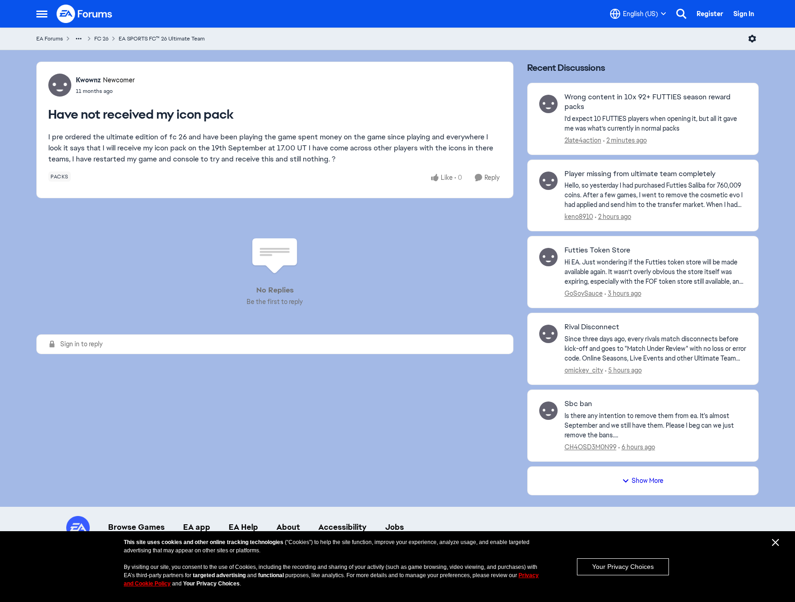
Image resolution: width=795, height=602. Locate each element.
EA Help (243, 527)
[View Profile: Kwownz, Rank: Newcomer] (59, 85)
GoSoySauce (584, 293)
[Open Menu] (752, 38)
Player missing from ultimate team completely (640, 173)
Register (710, 14)
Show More (647, 480)
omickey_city (584, 370)
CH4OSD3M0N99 (590, 447)
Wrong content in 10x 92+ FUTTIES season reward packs (648, 101)
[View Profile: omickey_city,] (548, 334)
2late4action (583, 140)
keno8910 (579, 216)
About (288, 527)
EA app (196, 527)
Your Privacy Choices (623, 566)
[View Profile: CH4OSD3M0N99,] (548, 410)
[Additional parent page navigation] (78, 38)
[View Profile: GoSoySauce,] (548, 257)
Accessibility (342, 527)
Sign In (743, 14)
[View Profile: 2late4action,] (548, 104)
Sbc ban (578, 403)
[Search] (681, 13)
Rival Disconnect (592, 327)
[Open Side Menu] (42, 14)
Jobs (394, 527)
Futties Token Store (597, 250)
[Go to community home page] (85, 14)
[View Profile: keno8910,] (548, 181)
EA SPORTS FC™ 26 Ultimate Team (162, 38)
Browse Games (136, 527)
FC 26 (101, 38)
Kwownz (88, 80)
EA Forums (49, 38)
